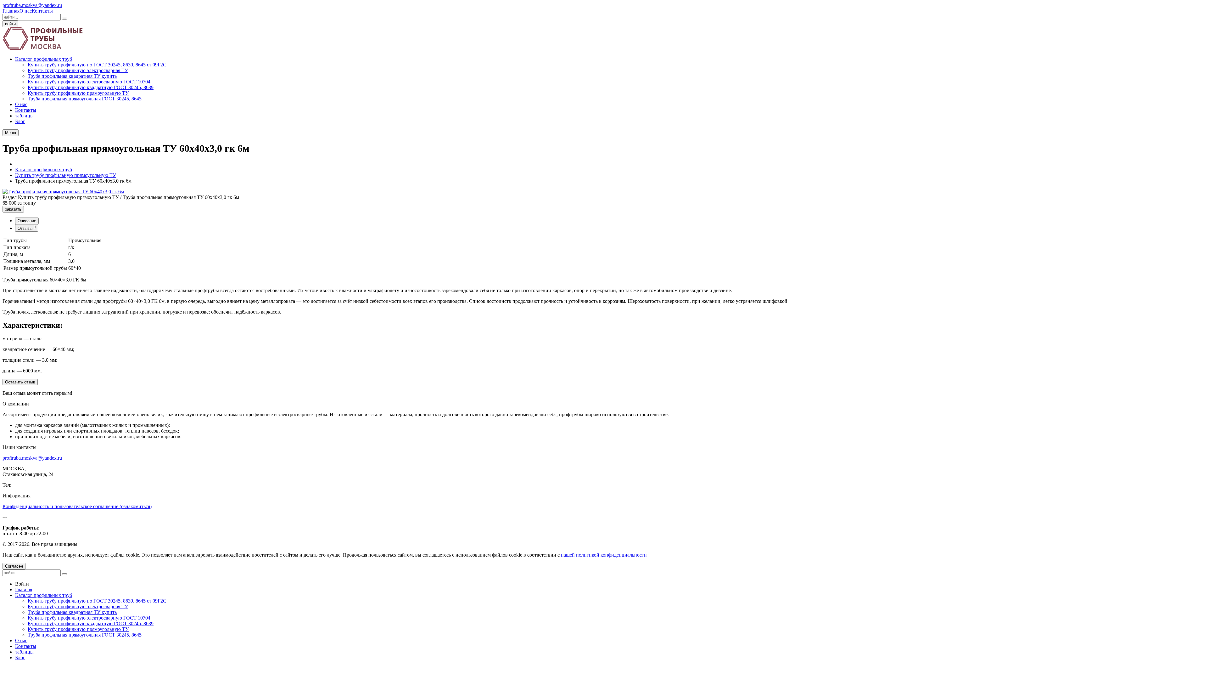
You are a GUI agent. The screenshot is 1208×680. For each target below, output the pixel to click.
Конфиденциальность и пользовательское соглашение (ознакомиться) (77, 506)
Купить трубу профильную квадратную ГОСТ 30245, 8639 (91, 87)
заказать (13, 209)
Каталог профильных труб (43, 59)
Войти (22, 583)
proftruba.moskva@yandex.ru (32, 5)
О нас (26, 11)
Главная (11, 11)
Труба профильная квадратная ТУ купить (72, 76)
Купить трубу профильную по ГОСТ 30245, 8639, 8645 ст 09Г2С (97, 64)
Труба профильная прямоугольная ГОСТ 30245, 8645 (85, 98)
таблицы (24, 115)
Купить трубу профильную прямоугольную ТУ (78, 93)
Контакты (42, 11)
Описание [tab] (27, 220)
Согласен (14, 566)
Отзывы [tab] (27, 228)
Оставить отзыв (20, 382)
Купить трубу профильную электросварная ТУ (78, 70)
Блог (20, 121)
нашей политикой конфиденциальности (604, 555)
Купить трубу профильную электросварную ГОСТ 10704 (89, 81)
